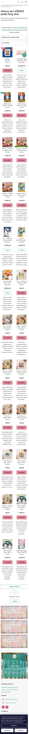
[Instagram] (7, 707)
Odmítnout (7, 730)
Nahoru (15, 601)
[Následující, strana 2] (14, 592)
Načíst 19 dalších (15, 587)
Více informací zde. (18, 722)
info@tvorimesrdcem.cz (11, 699)
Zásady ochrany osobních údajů (9, 690)
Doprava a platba (5, 692)
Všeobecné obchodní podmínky (9, 687)
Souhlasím (20, 730)
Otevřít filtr (6, 43)
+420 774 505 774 (10, 703)
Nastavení (14, 725)
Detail (21, 70)
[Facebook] (3, 707)
